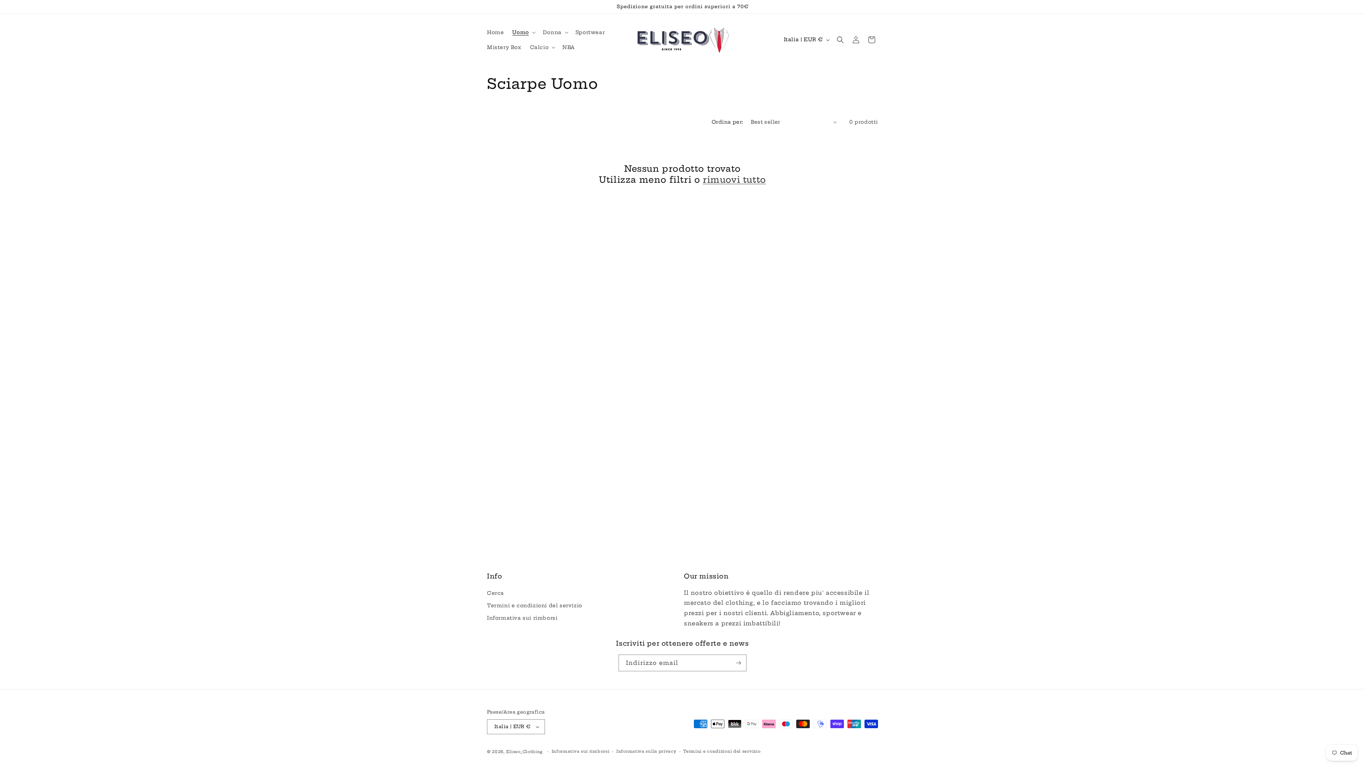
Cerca (495, 593)
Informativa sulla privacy (646, 751)
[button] (523, 32)
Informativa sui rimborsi (522, 618)
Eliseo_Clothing (524, 751)
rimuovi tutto (734, 179)
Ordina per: (727, 122)
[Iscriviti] (738, 663)
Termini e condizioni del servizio (534, 605)
